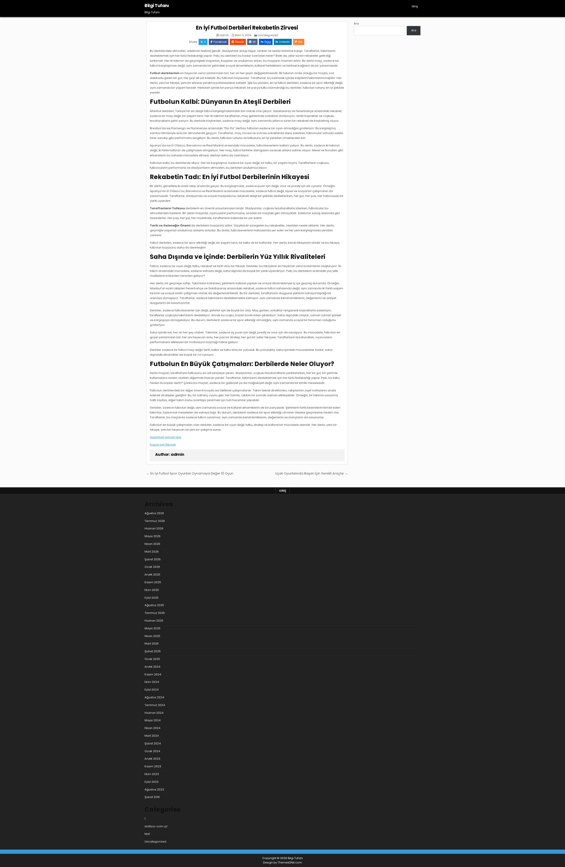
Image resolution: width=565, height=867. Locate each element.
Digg (267, 42)
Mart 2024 (152, 736)
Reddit (239, 42)
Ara (356, 23)
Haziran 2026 (154, 528)
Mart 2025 (152, 643)
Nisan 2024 (152, 728)
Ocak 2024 (152, 751)
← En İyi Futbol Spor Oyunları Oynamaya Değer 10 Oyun (189, 473)
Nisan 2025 (152, 636)
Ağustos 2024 (154, 697)
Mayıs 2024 (153, 720)
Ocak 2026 (152, 567)
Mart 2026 (152, 551)
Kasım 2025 (153, 582)
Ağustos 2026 (154, 513)
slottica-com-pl (156, 826)
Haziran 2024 (154, 713)
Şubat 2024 (153, 743)
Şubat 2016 (152, 797)
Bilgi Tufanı (157, 5)
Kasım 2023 (153, 766)
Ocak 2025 (152, 659)
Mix (300, 42)
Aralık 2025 (152, 574)
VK (254, 42)
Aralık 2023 (152, 759)
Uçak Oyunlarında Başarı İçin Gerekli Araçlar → (311, 473)
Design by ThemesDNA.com (282, 862)
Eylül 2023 (151, 782)
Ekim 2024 (152, 682)
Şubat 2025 (153, 651)
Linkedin (284, 42)
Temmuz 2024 (155, 705)
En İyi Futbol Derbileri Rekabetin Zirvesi (247, 27)
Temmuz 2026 (155, 521)
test (147, 834)
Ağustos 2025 (154, 605)
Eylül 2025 (151, 598)
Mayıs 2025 (152, 628)
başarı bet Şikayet (163, 445)
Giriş (415, 6)
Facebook (220, 42)
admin (224, 35)
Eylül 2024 (152, 690)
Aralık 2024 (152, 667)
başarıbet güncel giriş (165, 437)
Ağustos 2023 (154, 789)
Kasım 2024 (153, 674)
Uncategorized (268, 35)
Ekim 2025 (152, 590)
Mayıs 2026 (152, 536)
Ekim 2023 (152, 774)
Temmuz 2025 (155, 613)
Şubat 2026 (153, 559)
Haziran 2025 (154, 620)
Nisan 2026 (152, 544)
